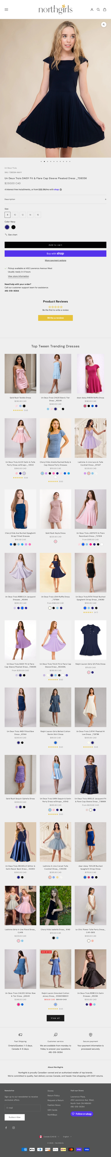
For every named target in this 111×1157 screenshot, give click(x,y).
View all (55, 1018)
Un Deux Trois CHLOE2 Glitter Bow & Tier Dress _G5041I (20, 994)
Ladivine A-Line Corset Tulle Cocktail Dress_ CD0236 (55, 867)
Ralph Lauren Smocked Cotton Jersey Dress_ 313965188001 (55, 994)
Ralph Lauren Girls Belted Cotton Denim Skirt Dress (55, 732)
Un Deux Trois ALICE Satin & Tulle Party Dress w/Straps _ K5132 (20, 463)
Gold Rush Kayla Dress (56, 533)
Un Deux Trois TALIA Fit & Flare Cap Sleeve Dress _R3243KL (55, 665)
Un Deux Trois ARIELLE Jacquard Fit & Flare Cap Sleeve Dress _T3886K (90, 800)
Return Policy (54, 1095)
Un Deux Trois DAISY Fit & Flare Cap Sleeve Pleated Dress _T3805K (20, 665)
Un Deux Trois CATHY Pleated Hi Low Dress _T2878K (90, 732)
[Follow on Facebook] (6, 1127)
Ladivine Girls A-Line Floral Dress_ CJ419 (20, 931)
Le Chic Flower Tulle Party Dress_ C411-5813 (91, 931)
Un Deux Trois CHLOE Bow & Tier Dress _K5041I (55, 399)
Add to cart (55, 245)
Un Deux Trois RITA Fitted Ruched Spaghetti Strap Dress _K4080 (90, 598)
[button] (11, 234)
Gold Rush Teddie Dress (20, 398)
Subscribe (15, 1117)
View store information (18, 276)
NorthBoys (52, 1114)
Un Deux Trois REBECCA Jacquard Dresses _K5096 (20, 598)
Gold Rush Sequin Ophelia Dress (20, 799)
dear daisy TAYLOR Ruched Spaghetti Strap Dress (90, 867)
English (66, 1137)
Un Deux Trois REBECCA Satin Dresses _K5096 (90, 994)
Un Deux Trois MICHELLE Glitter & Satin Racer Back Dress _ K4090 (20, 867)
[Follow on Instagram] (13, 1127)
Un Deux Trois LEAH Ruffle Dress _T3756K (55, 598)
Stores (50, 1090)
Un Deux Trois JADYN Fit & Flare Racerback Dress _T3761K (91, 534)
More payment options (55, 260)
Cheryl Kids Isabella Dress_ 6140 (55, 929)
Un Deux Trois (11, 168)
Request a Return (56, 1100)
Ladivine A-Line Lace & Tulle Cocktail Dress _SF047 (90, 463)
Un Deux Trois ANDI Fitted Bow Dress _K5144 (20, 732)
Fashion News (54, 1105)
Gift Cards (52, 1110)
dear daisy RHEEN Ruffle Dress (90, 398)
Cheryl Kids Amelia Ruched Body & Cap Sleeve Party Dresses (55, 463)
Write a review (55, 317)
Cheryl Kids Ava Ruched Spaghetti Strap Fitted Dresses (20, 534)
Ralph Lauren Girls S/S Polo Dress (91, 664)
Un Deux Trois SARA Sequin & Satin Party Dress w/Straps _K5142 (55, 800)
